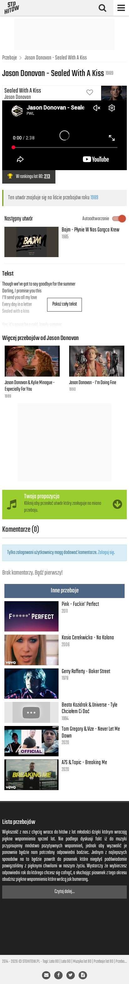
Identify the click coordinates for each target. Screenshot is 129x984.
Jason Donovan (17, 97)
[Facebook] (58, 975)
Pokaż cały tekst (64, 304)
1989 (94, 197)
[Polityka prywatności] (83, 975)
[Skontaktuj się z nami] (46, 975)
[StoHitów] (12, 8)
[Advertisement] (64, 34)
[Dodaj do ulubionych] (90, 93)
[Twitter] (70, 975)
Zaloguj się (106, 553)
